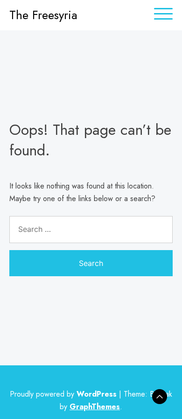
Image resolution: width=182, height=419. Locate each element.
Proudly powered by (63, 394)
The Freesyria (43, 15)
